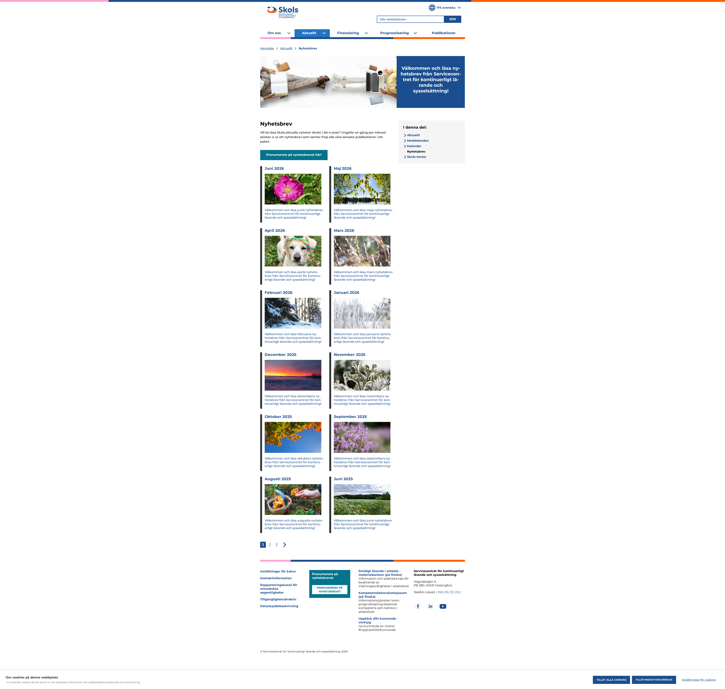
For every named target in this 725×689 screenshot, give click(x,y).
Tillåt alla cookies (611, 679)
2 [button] (270, 544)
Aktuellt (309, 33)
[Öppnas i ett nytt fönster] (418, 606)
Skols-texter (416, 157)
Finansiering (348, 33)
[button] (285, 545)
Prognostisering (394, 33)
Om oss (274, 33)
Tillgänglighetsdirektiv (278, 599)
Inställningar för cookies (699, 679)
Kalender (414, 146)
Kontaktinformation (276, 578)
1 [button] (263, 544)
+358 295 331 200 (448, 592)
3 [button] (276, 544)
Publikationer (444, 33)
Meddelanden (418, 140)
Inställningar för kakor (278, 571)
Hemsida (267, 48)
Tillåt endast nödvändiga (654, 679)
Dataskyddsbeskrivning (279, 606)
